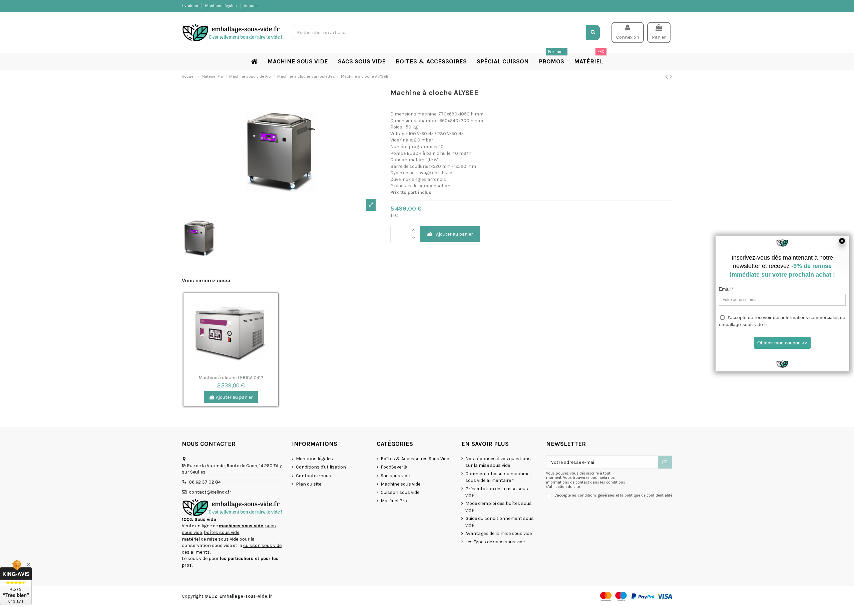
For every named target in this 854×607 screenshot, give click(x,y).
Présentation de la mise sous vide (496, 492)
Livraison (190, 5)
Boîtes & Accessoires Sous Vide (415, 459)
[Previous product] (667, 77)
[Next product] (671, 77)
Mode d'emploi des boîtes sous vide (498, 507)
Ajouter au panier (454, 234)
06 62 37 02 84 (205, 482)
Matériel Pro (394, 501)
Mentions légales (221, 5)
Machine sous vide (400, 484)
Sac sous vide (395, 476)
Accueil (251, 5)
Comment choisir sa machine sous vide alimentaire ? (497, 477)
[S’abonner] (665, 462)
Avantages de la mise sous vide (498, 533)
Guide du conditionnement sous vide (499, 522)
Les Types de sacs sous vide (495, 542)
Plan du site (308, 484)
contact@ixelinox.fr (210, 492)
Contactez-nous (313, 476)
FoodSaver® (394, 467)
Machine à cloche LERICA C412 (230, 377)
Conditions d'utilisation (321, 467)
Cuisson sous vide (400, 492)
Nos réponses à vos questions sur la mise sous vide (498, 462)
